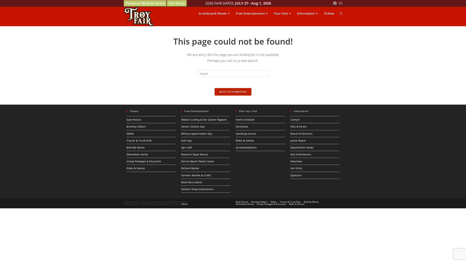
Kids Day (186, 140)
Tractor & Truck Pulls (139, 140)
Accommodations (246, 147)
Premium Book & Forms (145, 3)
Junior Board (298, 140)
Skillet (130, 133)
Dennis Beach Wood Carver (197, 161)
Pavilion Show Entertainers (197, 189)
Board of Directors (301, 133)
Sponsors (296, 175)
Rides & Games (136, 168)
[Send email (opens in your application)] (340, 3)
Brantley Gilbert (136, 126)
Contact (295, 119)
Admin (184, 204)
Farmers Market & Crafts (196, 175)
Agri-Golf (186, 147)
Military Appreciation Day (196, 133)
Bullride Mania (136, 147)
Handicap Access (246, 133)
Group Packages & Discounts (144, 161)
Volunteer (296, 161)
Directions (242, 126)
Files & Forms (298, 126)
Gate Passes (134, 119)
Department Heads (301, 147)
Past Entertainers (300, 154)
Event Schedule (245, 119)
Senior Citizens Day (193, 126)
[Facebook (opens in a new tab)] (335, 3)
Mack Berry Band (191, 182)
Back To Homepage (233, 91)
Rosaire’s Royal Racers (194, 154)
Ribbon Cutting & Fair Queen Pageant (204, 119)
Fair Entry (177, 3)
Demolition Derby (137, 154)
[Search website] (341, 13)
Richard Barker (190, 168)
